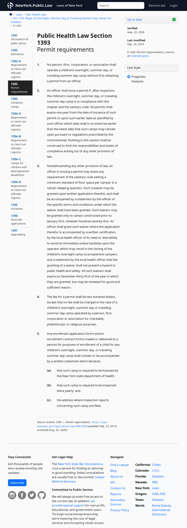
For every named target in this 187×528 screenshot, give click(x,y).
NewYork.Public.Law (33, 5)
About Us (116, 477)
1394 (17, 102)
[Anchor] (83, 80)
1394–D (19, 189)
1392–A (19, 69)
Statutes (158, 476)
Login (174, 5)
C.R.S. (156, 471)
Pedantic (138, 81)
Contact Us (117, 488)
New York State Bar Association (79, 464)
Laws (19, 14)
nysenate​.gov (138, 55)
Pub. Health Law (36, 14)
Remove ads (157, 5)
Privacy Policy (119, 510)
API (112, 482)
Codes (156, 465)
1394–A (19, 121)
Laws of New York (69, 5)
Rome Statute (161, 506)
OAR (155, 494)
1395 (17, 206)
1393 (19, 88)
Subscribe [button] (17, 483)
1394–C (20, 167)
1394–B (19, 144)
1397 (18, 232)
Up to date (134, 20)
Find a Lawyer (119, 465)
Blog (113, 471)
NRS (155, 482)
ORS (162, 494)
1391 (19, 39)
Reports (115, 494)
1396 (18, 219)
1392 (17, 52)
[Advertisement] (151, 115)
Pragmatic (139, 77)
